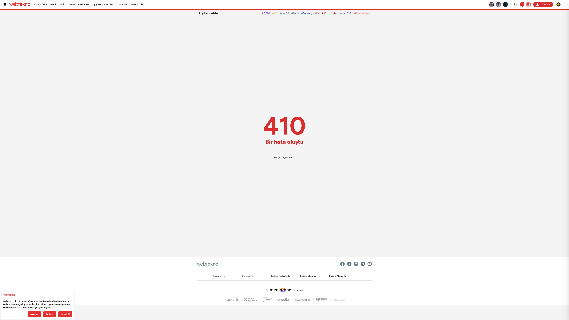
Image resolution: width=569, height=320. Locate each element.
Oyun (72, 4)
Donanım (122, 4)
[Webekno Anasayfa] (207, 264)
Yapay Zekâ (40, 4)
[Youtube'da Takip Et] (369, 264)
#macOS (284, 13)
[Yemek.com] (323, 299)
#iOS (274, 13)
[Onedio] (284, 299)
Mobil (53, 4)
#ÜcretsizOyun (362, 13)
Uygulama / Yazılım (102, 4)
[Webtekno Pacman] (505, 4)
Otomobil (83, 4)
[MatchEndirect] (252, 299)
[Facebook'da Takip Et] (342, 264)
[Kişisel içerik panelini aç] (528, 4)
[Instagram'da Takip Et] (356, 264)
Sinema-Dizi (137, 4)
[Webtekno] (304, 299)
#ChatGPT (345, 13)
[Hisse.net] (339, 299)
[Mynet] (269, 299)
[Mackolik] (232, 299)
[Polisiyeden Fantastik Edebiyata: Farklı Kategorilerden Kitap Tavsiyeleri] (491, 4)
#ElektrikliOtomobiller (326, 13)
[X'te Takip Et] (349, 264)
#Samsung (306, 13)
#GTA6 (266, 13)
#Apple (295, 13)
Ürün (62, 4)
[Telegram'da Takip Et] (363, 264)
